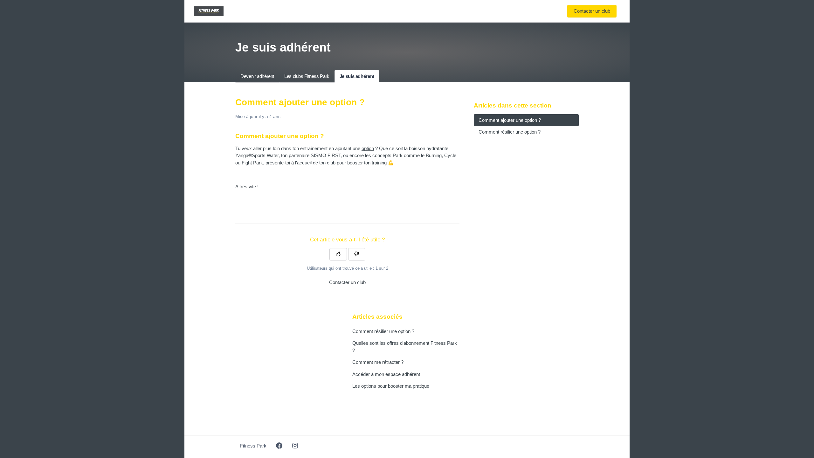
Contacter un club (592, 11)
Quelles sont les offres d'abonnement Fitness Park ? (404, 346)
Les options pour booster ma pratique (390, 386)
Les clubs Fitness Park (306, 76)
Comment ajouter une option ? (510, 120)
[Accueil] (209, 11)
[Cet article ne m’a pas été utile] (357, 254)
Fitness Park (253, 445)
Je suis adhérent (357, 76)
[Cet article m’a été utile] (338, 254)
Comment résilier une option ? (383, 331)
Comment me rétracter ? (378, 362)
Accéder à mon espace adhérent (386, 374)
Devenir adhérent (257, 76)
